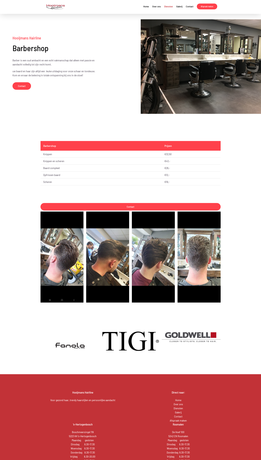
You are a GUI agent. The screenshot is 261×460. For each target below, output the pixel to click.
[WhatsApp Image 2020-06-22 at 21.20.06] (62, 257)
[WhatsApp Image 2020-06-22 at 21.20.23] (199, 257)
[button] (43, 257)
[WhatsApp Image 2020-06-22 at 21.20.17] (107, 257)
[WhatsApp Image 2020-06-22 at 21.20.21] (153, 257)
